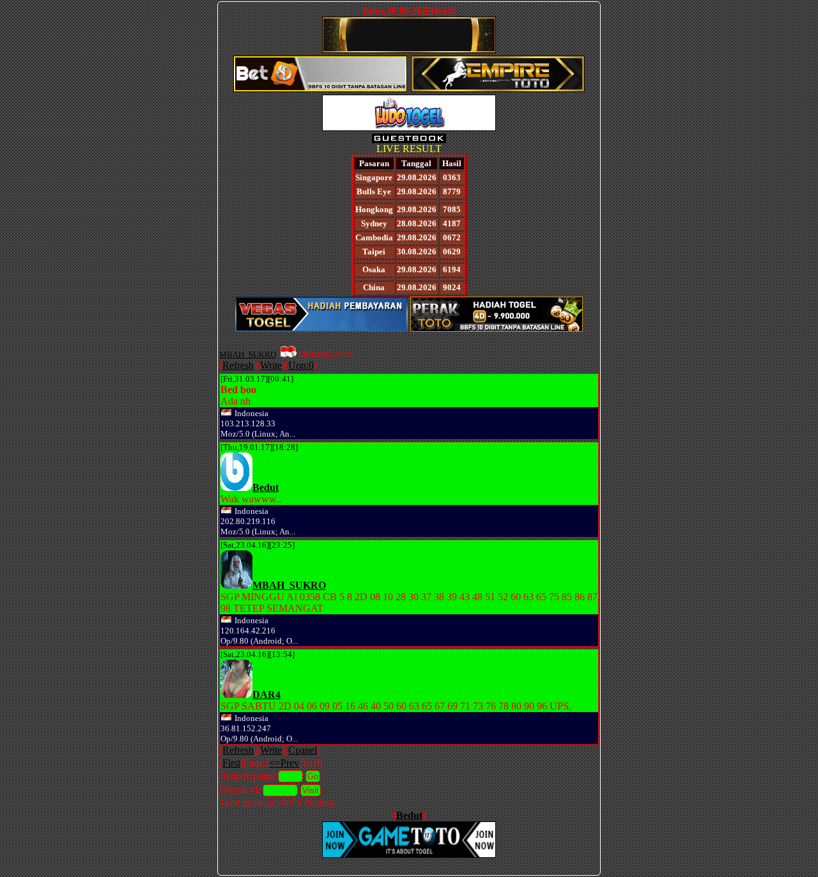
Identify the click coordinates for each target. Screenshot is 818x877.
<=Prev (284, 762)
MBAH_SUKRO (247, 354)
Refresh (238, 365)
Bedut (265, 487)
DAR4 (266, 694)
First (231, 762)
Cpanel (302, 750)
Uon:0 (301, 365)
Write (271, 365)
